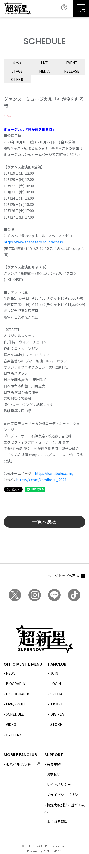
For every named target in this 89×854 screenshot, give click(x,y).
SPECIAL (57, 693)
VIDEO (11, 724)
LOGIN (55, 683)
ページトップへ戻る (63, 575)
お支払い (54, 774)
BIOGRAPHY (15, 683)
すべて (17, 62)
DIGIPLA (57, 714)
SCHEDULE (15, 714)
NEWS (11, 673)
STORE (56, 724)
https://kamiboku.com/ (54, 473)
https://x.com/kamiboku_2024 (41, 479)
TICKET (56, 704)
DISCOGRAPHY (18, 693)
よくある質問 (57, 821)
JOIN (54, 673)
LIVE (44, 62)
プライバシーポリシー (64, 794)
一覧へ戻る (44, 521)
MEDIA (44, 71)
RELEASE (71, 71)
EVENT (71, 62)
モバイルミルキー (20, 764)
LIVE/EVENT (16, 704)
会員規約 (54, 764)
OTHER (17, 79)
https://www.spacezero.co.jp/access (33, 241)
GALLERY (13, 734)
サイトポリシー (59, 784)
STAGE (17, 71)
